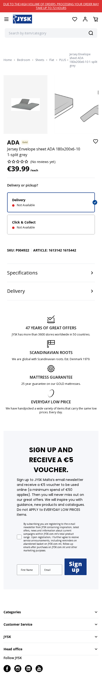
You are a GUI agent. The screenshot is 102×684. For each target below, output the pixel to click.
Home (8, 60)
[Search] (90, 33)
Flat (51, 60)
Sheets (39, 60)
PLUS (62, 60)
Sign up (75, 566)
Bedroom (23, 60)
